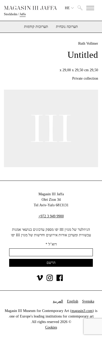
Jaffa (23, 14)
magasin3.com (82, 311)
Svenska (88, 301)
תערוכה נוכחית (67, 27)
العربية (58, 301)
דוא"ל (51, 244)
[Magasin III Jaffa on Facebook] (59, 280)
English (72, 301)
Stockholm (10, 14)
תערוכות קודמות (36, 27)
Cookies (51, 327)
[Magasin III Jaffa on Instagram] (50, 280)
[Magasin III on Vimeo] (40, 280)
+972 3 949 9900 (51, 216)
